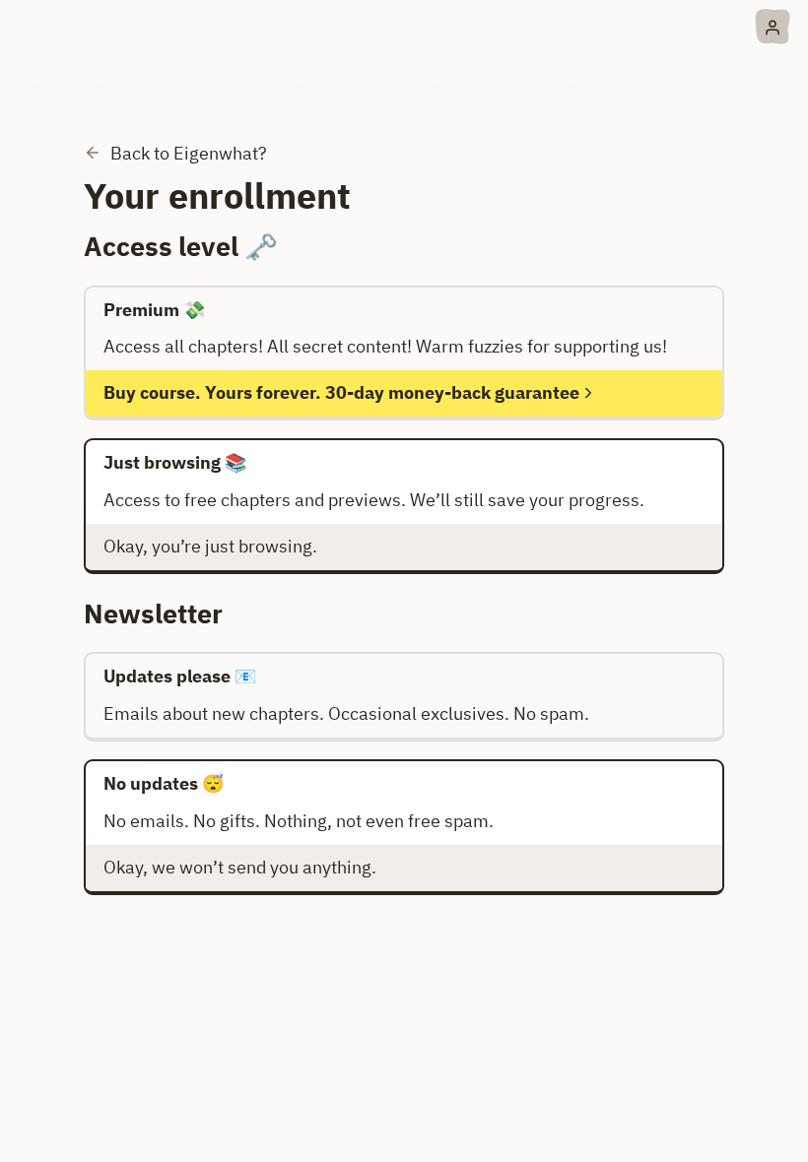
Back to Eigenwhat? (188, 153)
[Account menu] (772, 26)
